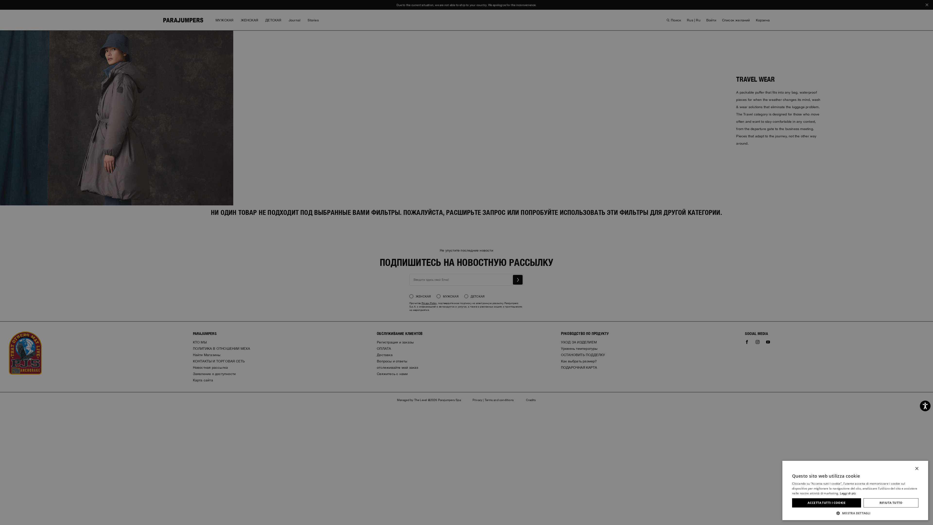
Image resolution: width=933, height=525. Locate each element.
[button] (855, 513)
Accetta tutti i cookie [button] (827, 503)
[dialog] (466, 262)
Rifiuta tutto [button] (891, 503)
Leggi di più (848, 493)
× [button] (916, 469)
